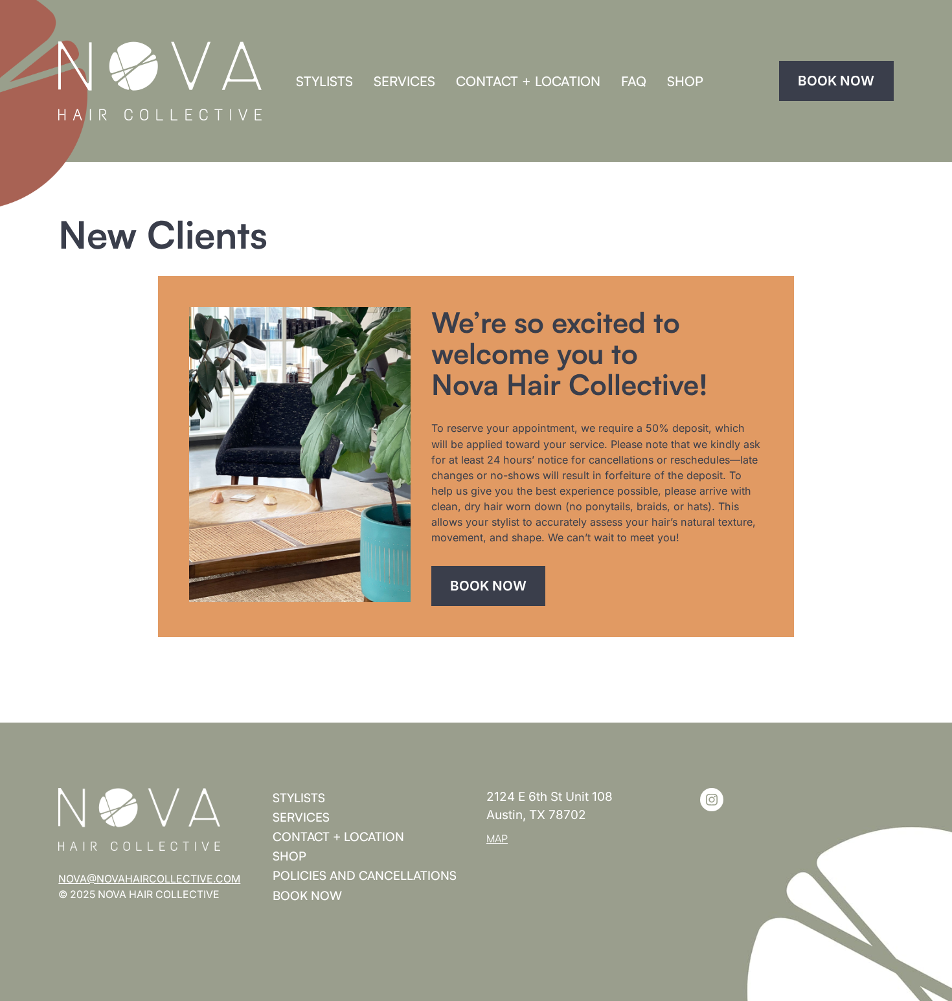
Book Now (836, 81)
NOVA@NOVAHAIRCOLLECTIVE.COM (149, 879)
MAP (497, 838)
